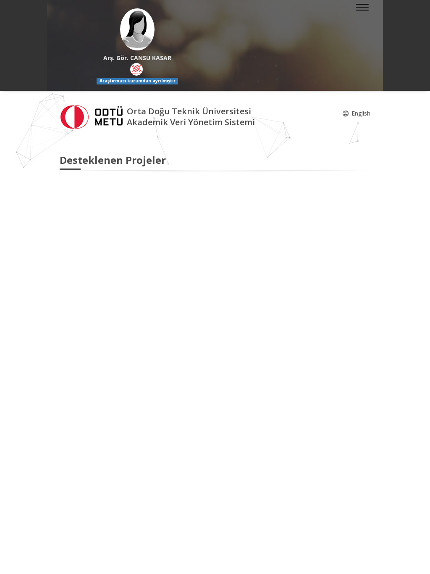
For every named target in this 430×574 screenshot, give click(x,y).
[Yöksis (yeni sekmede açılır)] (136, 69)
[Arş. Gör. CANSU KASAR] (137, 29)
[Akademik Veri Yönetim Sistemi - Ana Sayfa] (93, 116)
